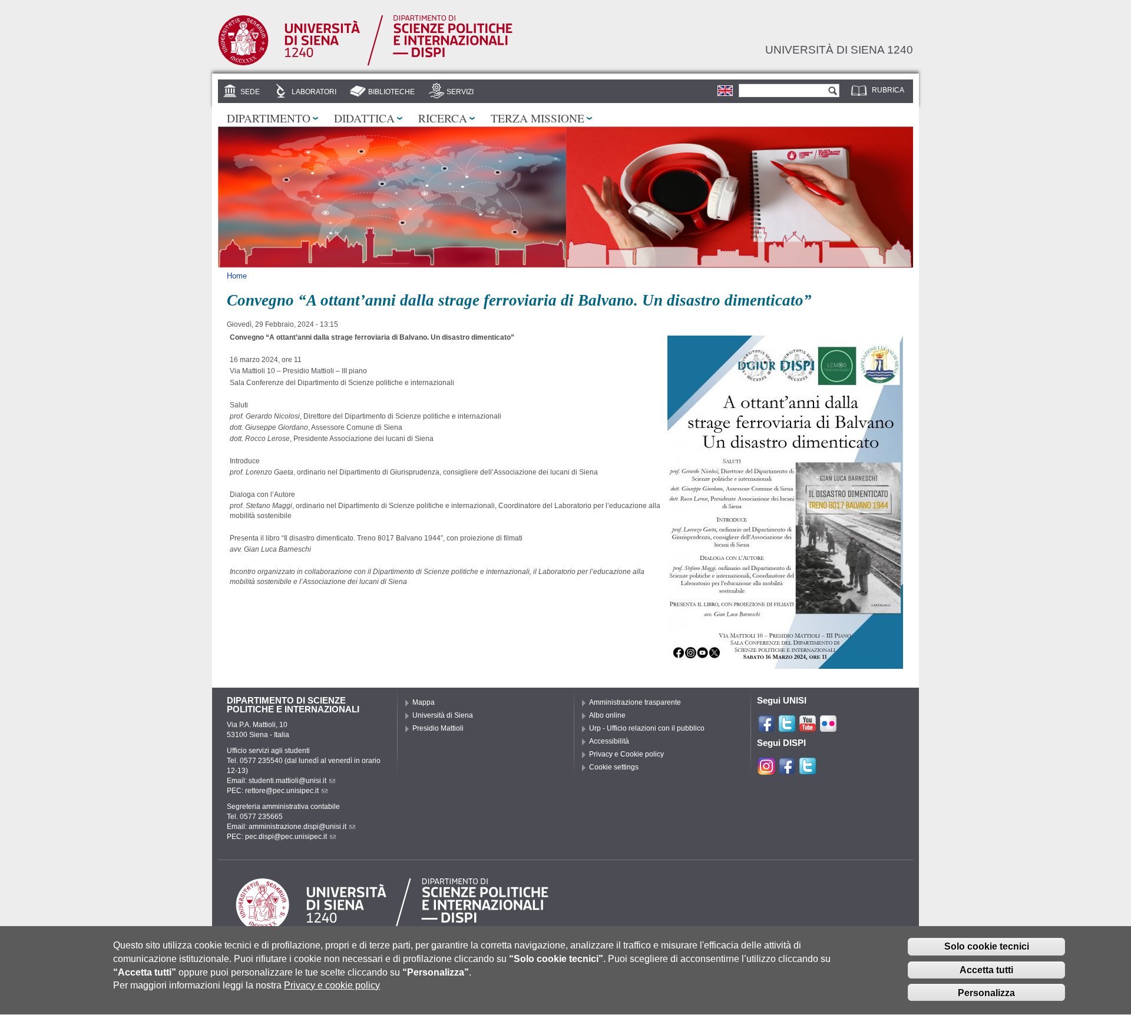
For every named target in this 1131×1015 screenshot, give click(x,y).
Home (237, 275)
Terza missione (537, 117)
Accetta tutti (986, 970)
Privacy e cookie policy (332, 985)
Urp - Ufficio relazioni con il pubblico (647, 728)
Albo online (607, 715)
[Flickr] (828, 728)
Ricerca (442, 117)
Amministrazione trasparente (635, 702)
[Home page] (365, 63)
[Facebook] (766, 728)
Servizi (460, 92)
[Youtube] (807, 728)
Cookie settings (614, 767)
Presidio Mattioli (438, 728)
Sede (250, 92)
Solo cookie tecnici (986, 947)
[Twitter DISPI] (807, 770)
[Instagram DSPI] (766, 770)
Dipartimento (268, 117)
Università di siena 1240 (839, 49)
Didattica (364, 117)
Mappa (423, 702)
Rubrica (888, 90)
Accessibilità (609, 741)
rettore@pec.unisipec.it (282, 791)
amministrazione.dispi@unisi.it (297, 826)
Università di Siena (442, 715)
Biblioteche (391, 92)
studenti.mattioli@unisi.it (287, 781)
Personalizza (986, 993)
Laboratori (314, 92)
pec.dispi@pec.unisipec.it (286, 836)
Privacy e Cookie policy (626, 754)
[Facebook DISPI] (787, 770)
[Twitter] (787, 728)
